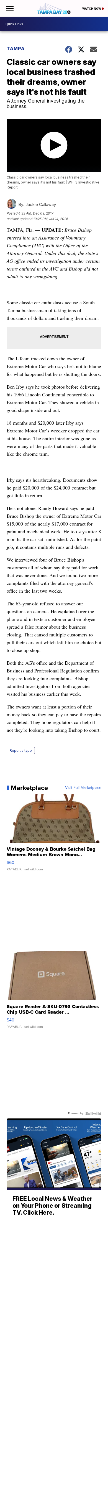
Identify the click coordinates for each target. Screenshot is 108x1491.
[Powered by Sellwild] (93, 1113)
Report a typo (21, 750)
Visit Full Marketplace (83, 788)
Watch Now (92, 8)
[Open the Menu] (9, 8)
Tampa (16, 48)
